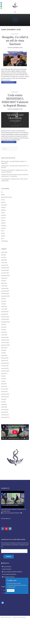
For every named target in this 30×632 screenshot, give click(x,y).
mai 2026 (3, 257)
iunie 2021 (3, 378)
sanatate (3, 228)
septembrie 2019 (5, 417)
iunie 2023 (3, 327)
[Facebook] (2, 528)
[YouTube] (6, 528)
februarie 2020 (4, 409)
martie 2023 (4, 334)
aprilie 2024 (4, 306)
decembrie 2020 (5, 394)
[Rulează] (3, 438)
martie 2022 (4, 355)
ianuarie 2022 (4, 360)
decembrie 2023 (5, 316)
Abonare (8, 556)
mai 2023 (3, 329)
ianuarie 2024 (4, 314)
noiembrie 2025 (5, 270)
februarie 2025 (4, 288)
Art (2, 192)
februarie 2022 (4, 358)
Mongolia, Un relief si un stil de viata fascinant (15, 41)
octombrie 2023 (5, 319)
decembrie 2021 (5, 363)
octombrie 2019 (5, 414)
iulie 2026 (3, 254)
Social (2, 230)
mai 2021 (3, 381)
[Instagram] (10, 528)
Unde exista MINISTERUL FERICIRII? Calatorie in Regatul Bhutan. (15, 100)
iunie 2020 (3, 399)
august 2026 (4, 252)
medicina (3, 207)
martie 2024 (4, 309)
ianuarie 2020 (4, 412)
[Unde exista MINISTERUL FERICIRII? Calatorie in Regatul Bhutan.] (15, 119)
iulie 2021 (3, 376)
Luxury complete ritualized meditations (12, 571)
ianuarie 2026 (4, 265)
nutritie (3, 212)
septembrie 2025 (5, 275)
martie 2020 (4, 407)
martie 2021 (4, 386)
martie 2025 (4, 285)
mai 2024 (3, 304)
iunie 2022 (3, 350)
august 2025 (4, 278)
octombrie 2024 (5, 293)
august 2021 (4, 373)
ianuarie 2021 (4, 391)
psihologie (3, 225)
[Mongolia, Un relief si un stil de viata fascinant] (15, 58)
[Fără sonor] (24, 438)
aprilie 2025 (4, 283)
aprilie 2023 (4, 332)
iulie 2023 (3, 324)
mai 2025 (3, 280)
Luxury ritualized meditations (9, 574)
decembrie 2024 (5, 291)
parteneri (3, 217)
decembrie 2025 (5, 267)
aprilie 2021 (4, 383)
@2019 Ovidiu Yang (6, 617)
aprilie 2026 (4, 260)
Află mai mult (12, 587)
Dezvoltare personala (6, 197)
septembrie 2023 (5, 322)
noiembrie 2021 (5, 365)
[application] (15, 432)
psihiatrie (3, 223)
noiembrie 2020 (5, 396)
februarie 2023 (4, 337)
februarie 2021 (4, 389)
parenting (3, 215)
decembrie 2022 (5, 340)
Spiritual (3, 235)
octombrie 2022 (5, 342)
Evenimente (4, 205)
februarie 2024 (4, 311)
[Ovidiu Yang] (15, 5)
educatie (3, 202)
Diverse (3, 199)
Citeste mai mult (9, 82)
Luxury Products (7, 566)
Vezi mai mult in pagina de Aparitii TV (11, 513)
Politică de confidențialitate (19, 617)
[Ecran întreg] (27, 438)
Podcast (15, 33)
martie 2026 (4, 262)
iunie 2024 (3, 301)
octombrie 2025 (5, 273)
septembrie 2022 (5, 345)
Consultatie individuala (8, 577)
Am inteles (11, 590)
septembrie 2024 (5, 296)
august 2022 (4, 347)
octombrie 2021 (5, 368)
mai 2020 (3, 401)
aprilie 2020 (4, 404)
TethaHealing (4, 241)
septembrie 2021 (5, 370)
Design (2, 194)
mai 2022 (3, 352)
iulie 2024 (3, 298)
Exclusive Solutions (6, 569)
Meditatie (3, 210)
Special (3, 233)
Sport (2, 238)
